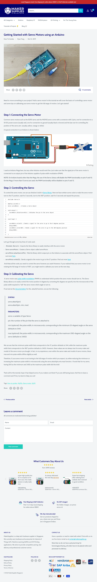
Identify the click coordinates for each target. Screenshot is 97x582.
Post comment (13, 447)
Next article (87, 399)
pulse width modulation (26, 279)
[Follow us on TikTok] (39, 560)
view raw (89, 237)
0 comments (86, 90)
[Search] (80, 11)
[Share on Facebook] (13, 89)
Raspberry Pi (31, 20)
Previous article (10, 399)
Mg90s (20, 383)
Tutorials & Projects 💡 (11, 26)
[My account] (88, 11)
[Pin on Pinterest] (16, 89)
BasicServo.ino (9, 237)
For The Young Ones (69, 20)
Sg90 (33, 383)
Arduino (20, 20)
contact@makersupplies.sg (77, 539)
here (13, 256)
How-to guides (12, 383)
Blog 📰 (24, 26)
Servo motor (27, 383)
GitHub (25, 237)
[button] (6, 479)
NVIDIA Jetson (42, 20)
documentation (20, 289)
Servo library (47, 193)
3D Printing (54, 20)
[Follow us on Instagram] (35, 560)
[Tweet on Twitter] (20, 89)
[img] (48, 464)
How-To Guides (9, 39)
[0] (91, 11)
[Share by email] (24, 89)
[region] (48, 217)
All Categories (8, 20)
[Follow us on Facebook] (32, 560)
